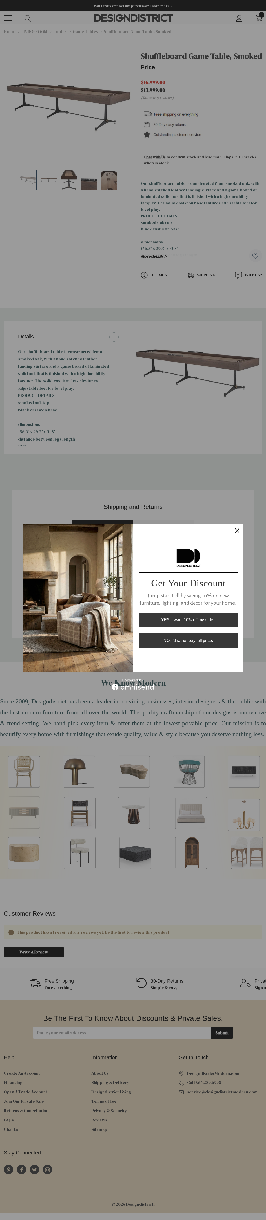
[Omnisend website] (133, 684)
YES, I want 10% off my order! (188, 620)
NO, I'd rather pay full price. (188, 640)
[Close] (237, 530)
